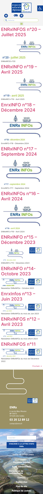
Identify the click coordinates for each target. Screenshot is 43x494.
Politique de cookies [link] (21, 490)
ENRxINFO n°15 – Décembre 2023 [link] (19, 239)
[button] (21, 24)
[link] (40, 8)
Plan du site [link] (21, 486)
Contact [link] (21, 477)
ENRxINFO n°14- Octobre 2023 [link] (18, 271)
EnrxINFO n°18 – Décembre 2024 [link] (18, 107)
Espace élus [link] (21, 482)
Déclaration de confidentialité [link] (16, 472)
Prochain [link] (37, 366)
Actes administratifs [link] (21, 466)
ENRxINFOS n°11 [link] (18, 344)
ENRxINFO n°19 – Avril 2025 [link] (19, 69)
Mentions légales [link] (21, 462)
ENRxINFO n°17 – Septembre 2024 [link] (19, 151)
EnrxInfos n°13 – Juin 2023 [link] (18, 296)
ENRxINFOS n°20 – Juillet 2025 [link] (21, 32)
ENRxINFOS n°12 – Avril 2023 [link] (20, 321)
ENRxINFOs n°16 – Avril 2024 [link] (20, 196)
